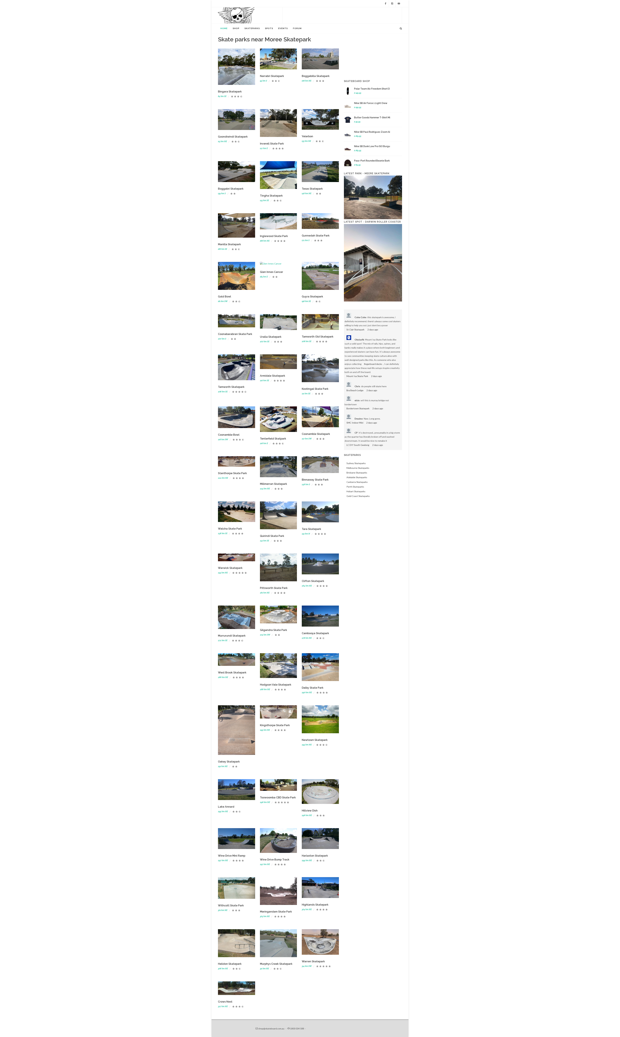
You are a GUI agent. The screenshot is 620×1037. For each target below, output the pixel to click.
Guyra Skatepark (312, 296)
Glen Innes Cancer (271, 272)
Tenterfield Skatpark (273, 438)
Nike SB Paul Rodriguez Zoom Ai (372, 132)
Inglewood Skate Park (274, 236)
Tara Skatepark (311, 529)
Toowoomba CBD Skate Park (278, 797)
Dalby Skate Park (312, 687)
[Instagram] (392, 3)
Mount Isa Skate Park (357, 376)
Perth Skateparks (355, 486)
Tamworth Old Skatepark (317, 336)
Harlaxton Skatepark (315, 855)
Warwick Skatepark (230, 568)
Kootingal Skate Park (315, 388)
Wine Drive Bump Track (274, 859)
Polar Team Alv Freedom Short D (372, 88)
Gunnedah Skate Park (316, 235)
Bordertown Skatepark (357, 408)
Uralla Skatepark (270, 336)
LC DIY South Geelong (357, 445)
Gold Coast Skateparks (358, 496)
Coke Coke (360, 317)
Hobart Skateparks (355, 491)
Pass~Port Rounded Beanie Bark (372, 160)
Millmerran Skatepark (273, 483)
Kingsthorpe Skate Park (275, 725)
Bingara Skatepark (230, 91)
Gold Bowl (224, 296)
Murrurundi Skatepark (232, 635)
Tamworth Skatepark (231, 386)
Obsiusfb (359, 339)
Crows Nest (225, 1001)
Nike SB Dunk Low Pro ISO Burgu (372, 146)
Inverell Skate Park (272, 143)
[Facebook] (385, 3)
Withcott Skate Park (231, 905)
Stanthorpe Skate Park (232, 473)
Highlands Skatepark (315, 904)
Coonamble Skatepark (316, 433)
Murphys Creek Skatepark (276, 963)
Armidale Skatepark (272, 375)
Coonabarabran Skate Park (235, 334)
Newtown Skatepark (315, 739)
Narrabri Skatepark (272, 76)
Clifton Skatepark (313, 581)
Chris (357, 386)
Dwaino (359, 418)
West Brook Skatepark (232, 672)
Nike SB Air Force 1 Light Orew (370, 103)
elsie (357, 400)
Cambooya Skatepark (315, 633)
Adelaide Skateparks (356, 477)
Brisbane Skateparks (356, 472)
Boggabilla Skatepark (316, 76)
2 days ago (372, 329)
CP (356, 432)
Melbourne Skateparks (357, 468)
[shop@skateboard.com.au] (399, 3)
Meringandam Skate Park (276, 911)
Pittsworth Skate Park (274, 588)
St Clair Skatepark (355, 329)
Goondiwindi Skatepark (233, 136)
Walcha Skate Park (230, 528)
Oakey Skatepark (229, 761)
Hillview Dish (310, 810)
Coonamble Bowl (228, 434)
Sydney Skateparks (356, 463)
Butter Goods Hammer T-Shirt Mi (372, 117)
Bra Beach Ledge (354, 390)
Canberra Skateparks (357, 482)
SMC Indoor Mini (354, 422)
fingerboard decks (373, 364)
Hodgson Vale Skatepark (275, 684)
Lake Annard (226, 806)
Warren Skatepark (313, 961)
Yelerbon (307, 136)
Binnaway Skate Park (315, 479)
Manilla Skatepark (229, 244)
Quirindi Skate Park (272, 535)
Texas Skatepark (312, 188)
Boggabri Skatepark (230, 188)
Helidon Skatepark (230, 963)
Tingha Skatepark (271, 195)
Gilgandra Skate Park (273, 630)
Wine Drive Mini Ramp (231, 855)
